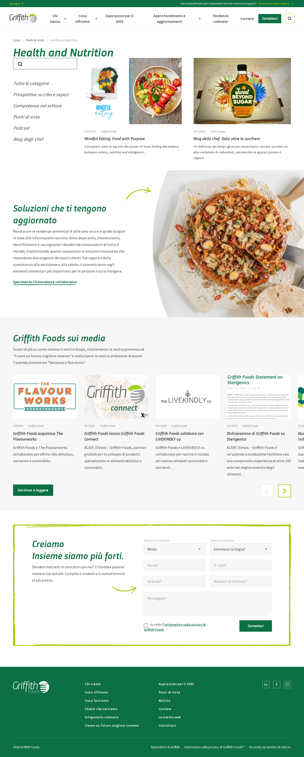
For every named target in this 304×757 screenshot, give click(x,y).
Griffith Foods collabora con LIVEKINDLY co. (180, 436)
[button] (284, 490)
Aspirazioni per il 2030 (176, 684)
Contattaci (256, 625)
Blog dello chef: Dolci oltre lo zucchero (227, 138)
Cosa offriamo (96, 692)
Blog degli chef (28, 139)
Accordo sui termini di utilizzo (270, 747)
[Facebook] (276, 684)
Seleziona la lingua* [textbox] (230, 549)
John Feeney (218, 131)
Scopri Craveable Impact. (274, 3)
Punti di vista (35, 40)
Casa (16, 40)
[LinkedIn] (266, 684)
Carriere (165, 709)
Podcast (21, 128)
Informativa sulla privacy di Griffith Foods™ (214, 747)
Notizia (165, 700)
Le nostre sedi (170, 717)
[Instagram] (287, 684)
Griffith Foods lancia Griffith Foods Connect (114, 436)
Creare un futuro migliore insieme (112, 725)
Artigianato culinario (102, 717)
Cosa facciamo (97, 700)
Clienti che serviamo (101, 709)
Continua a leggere (33, 489)
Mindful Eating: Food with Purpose (114, 138)
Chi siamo (93, 684)
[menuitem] (266, 684)
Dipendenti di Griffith (165, 747)
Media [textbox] (152, 549)
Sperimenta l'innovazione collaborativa (45, 281)
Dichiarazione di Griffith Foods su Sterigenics (256, 436)
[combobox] (174, 549)
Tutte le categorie (31, 83)
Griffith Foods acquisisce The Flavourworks (38, 436)
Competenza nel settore (37, 105)
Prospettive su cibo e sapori (41, 94)
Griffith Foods (36, 426)
